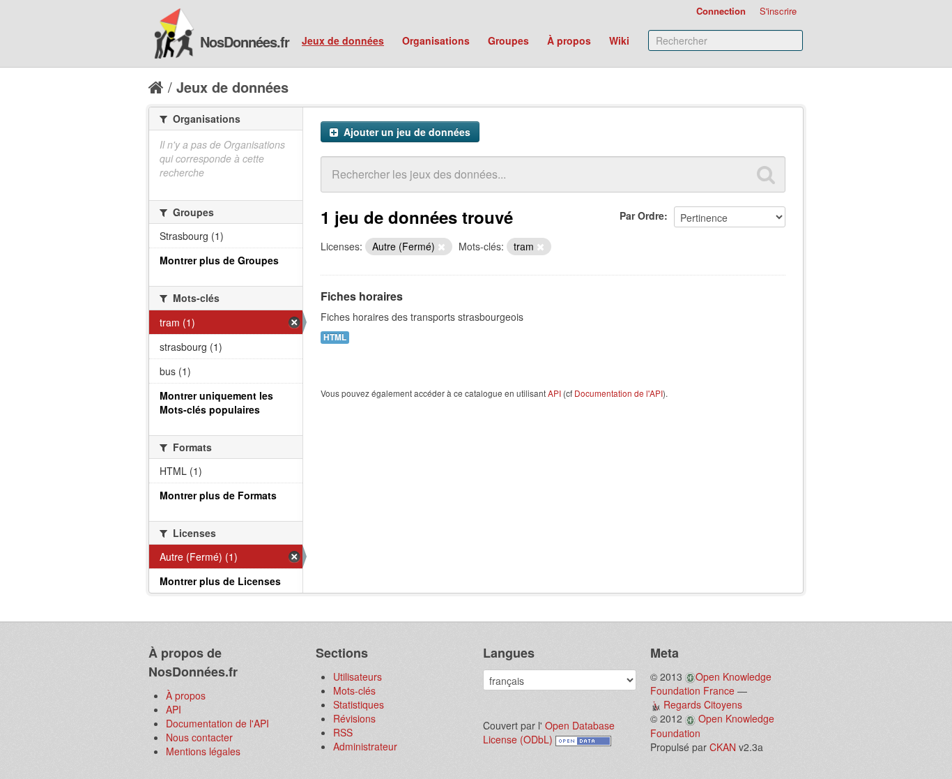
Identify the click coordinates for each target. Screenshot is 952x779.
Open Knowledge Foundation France (710, 683)
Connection (721, 10)
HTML (334, 337)
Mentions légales (203, 751)
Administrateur (365, 746)
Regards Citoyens (702, 704)
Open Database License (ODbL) (549, 732)
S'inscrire (778, 10)
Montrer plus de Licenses (220, 581)
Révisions (354, 718)
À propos (569, 40)
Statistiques (358, 704)
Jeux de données (343, 40)
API (554, 393)
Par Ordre (642, 215)
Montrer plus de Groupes (219, 260)
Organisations (436, 40)
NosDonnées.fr (244, 41)
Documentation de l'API (618, 393)
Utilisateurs (357, 676)
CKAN (722, 747)
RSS (343, 732)
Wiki (619, 40)
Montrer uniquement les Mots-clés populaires (216, 402)
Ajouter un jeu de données (405, 132)
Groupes (508, 40)
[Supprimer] (441, 246)
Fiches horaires (362, 296)
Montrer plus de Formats (218, 495)
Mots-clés (354, 690)
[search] (766, 174)
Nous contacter (199, 737)
